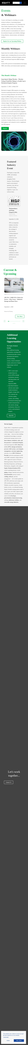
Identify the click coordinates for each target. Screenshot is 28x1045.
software (11, 476)
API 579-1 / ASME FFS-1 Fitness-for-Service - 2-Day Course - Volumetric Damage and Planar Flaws (13, 299)
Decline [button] (8, 1040)
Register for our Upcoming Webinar (12, 41)
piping (5, 472)
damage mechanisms (17, 446)
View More (20, 316)
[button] (5, 321)
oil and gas (13, 495)
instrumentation (8, 474)
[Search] (21, 3)
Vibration (15, 215)
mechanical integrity (18, 442)
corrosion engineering (16, 451)
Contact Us (8, 782)
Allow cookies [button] (19, 1040)
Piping (10, 214)
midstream (11, 500)
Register (5, 128)
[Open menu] (25, 3)
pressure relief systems (10, 449)
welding (6, 476)
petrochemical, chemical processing (13, 498)
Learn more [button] (6, 1037)
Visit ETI (11, 415)
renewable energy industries (11, 502)
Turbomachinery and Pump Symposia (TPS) (13, 210)
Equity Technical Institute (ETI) (12, 468)
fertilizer (17, 500)
